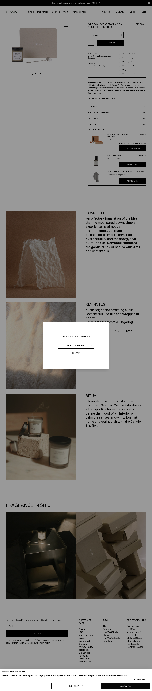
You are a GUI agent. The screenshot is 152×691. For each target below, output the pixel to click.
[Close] (103, 326)
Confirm (76, 353)
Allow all (125, 686)
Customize (74, 686)
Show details (139, 679)
